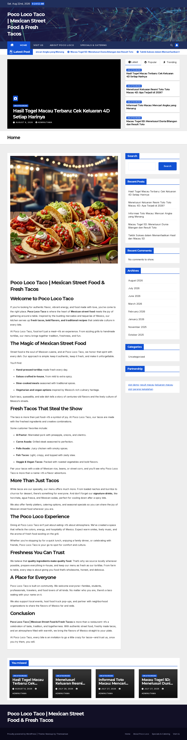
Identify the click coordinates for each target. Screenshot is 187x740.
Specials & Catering (93, 45)
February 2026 (136, 311)
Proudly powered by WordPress (22, 734)
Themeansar (62, 734)
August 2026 (135, 280)
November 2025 (137, 327)
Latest (134, 62)
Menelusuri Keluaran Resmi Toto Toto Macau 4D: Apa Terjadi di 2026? (148, 91)
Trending (171, 62)
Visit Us (38, 45)
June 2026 (134, 296)
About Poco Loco (62, 45)
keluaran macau (164, 384)
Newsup (49, 734)
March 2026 (135, 303)
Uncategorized (20, 106)
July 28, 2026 (23, 122)
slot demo (133, 384)
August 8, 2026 (24, 689)
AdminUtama (43, 122)
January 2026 (136, 319)
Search (132, 156)
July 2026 (134, 288)
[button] (171, 45)
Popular (152, 62)
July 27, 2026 (109, 689)
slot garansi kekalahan (140, 389)
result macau (147, 384)
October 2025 (136, 334)
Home (23, 45)
